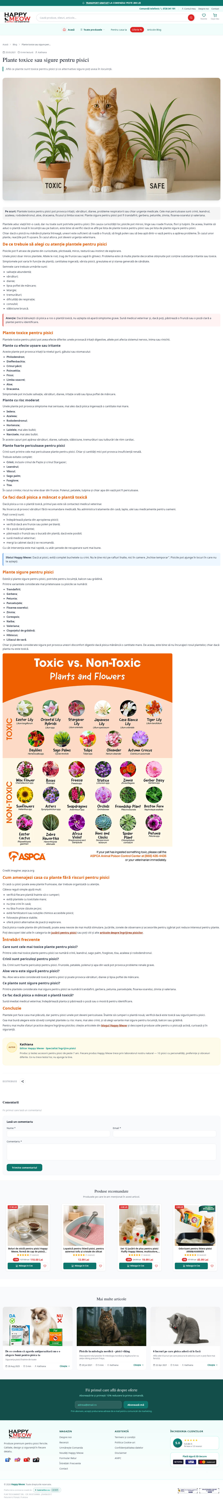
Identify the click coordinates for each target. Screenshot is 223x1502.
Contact (215, 8)
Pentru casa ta (119, 29)
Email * (117, 1128)
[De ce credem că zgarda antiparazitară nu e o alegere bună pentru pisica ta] (37, 1326)
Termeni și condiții (125, 1437)
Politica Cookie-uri (125, 1442)
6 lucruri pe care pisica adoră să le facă (177, 1351)
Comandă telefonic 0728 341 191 (157, 8)
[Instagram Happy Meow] (17, 1460)
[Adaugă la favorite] (45, 1266)
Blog (15, 44)
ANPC (118, 1458)
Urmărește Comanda (71, 1447)
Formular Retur (68, 1458)
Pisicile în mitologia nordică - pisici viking (104, 1351)
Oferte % (137, 29)
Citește (63, 1366)
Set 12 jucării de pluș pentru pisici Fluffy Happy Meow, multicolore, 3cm (139, 1251)
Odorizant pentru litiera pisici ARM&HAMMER (195, 1250)
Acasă (71, 29)
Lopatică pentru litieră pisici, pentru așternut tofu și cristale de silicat (83, 1250)
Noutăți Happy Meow (71, 1452)
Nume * (11, 1128)
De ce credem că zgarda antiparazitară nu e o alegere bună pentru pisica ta (32, 1353)
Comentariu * (14, 1141)
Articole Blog (154, 29)
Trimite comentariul (24, 1167)
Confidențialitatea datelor (129, 1447)
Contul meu (190, 8)
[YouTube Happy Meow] (27, 1460)
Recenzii (64, 1442)
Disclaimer (121, 1452)
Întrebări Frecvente (70, 1463)
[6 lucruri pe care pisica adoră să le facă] (185, 1326)
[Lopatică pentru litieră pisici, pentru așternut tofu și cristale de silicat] (83, 1225)
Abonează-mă (135, 1404)
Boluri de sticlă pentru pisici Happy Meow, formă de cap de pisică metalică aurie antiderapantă (28, 1251)
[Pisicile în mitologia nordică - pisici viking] (111, 1326)
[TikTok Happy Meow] (36, 1460)
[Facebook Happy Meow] (8, 1460)
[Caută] (191, 17)
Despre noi (203, 8)
